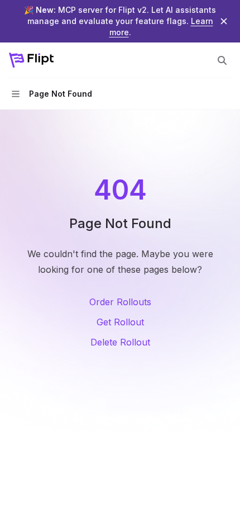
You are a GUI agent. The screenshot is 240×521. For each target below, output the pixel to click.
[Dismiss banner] (224, 21)
